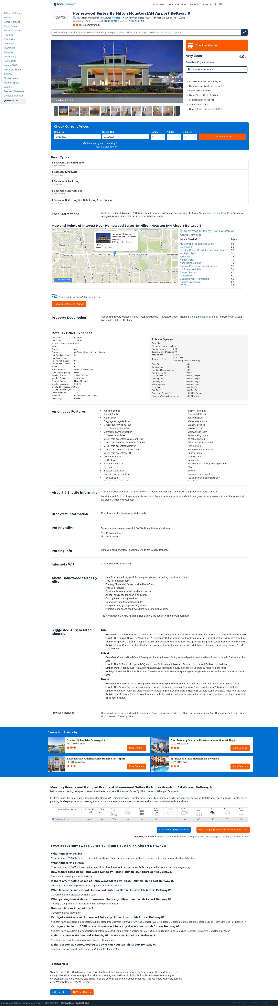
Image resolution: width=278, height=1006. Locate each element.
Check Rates (82, 992)
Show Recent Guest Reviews (69, 304)
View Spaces (82, 375)
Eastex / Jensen (188, 272)
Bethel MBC (186, 256)
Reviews (8, 35)
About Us (16, 1003)
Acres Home (186, 275)
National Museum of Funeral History (198, 266)
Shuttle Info (9, 48)
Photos (7, 17)
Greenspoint (186, 247)
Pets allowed (194, 446)
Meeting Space (11, 82)
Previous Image (60, 71)
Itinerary (8, 74)
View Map (78, 21)
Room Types (10, 26)
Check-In (59, 132)
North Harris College (190, 263)
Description (9, 39)
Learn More (61, 992)
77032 (128, 17)
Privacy (39, 1003)
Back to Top (12, 101)
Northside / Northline (190, 269)
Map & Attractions (13, 30)
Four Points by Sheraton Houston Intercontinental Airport (203, 740)
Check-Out (108, 132)
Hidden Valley (187, 259)
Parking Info (10, 61)
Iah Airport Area (188, 253)
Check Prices (11, 22)
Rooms (155, 132)
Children (187, 132)
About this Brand (12, 69)
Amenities (9, 43)
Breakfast (204, 316)
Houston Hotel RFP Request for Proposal (178, 836)
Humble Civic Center (190, 282)
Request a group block (105, 146)
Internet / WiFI (11, 65)
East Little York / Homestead (194, 278)
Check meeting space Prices (174, 829)
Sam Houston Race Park (219, 213)
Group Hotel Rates (177, 4)
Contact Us (6, 1003)
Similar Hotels (11, 78)
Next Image (173, 71)
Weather (8, 87)
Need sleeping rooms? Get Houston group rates (223, 829)
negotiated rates (162, 801)
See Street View (63, 280)
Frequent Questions (14, 91)
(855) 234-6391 (82, 1003)
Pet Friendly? (11, 56)
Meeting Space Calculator (236, 836)
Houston (116, 17)
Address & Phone (13, 13)
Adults (170, 132)
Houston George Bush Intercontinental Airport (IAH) (206, 250)
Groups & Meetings (13, 95)
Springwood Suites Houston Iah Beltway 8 (194, 758)
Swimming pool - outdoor (200, 474)
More (206, 4)
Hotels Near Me (50, 1003)
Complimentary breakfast (117, 428)
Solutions (194, 4)
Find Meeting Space (211, 836)
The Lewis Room (61, 819)
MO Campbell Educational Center (197, 243)
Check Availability (222, 136)
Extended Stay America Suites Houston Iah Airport (96, 758)
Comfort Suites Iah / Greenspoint (86, 740)
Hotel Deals (158, 4)
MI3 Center (185, 285)
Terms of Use (28, 1003)
